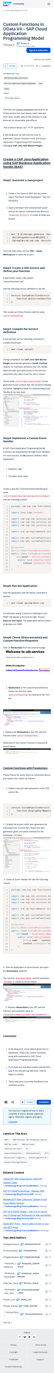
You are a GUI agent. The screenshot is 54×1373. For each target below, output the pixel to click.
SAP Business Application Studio (16, 78)
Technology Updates (12, 98)
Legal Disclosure (40, 1352)
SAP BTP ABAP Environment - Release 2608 (23, 1191)
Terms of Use (40, 1345)
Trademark (13, 1359)
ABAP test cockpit (10, 1144)
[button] (5, 66)
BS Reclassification (33, 1153)
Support (40, 1359)
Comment (13, 1122)
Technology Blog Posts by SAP (16, 10)
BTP (46, 1153)
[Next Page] (29, 1166)
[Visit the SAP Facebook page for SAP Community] (20, 1337)
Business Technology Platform (15, 1162)
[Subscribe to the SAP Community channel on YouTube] (29, 1337)
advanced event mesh (12, 1149)
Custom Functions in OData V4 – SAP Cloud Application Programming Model (25, 31)
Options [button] (27, 55)
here (10, 1071)
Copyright (13, 1352)
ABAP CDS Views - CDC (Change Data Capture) (29, 1140)
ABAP (6, 1140)
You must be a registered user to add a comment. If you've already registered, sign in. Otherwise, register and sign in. (26, 1114)
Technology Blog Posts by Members (22, 1186)
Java (40, 83)
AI (26, 1149)
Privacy (13, 1345)
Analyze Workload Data (12, 1153)
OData (6, 89)
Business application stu (38, 1158)
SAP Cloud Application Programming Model (20, 83)
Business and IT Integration (14, 1158)
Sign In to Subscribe (38, 50)
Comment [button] (44, 1102)
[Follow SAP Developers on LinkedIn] (34, 1337)
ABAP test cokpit (28, 1144)
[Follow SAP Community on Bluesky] (25, 1337)
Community (18, 4)
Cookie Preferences (13, 1367)
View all (6, 1323)
